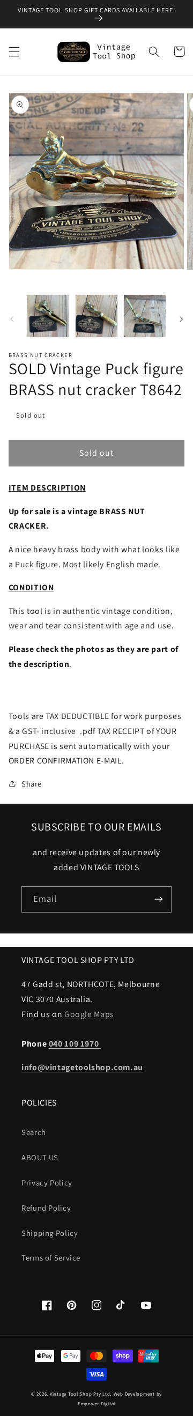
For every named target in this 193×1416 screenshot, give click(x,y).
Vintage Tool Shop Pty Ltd (80, 1394)
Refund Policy (46, 1208)
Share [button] (31, 784)
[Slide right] (181, 319)
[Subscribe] (158, 899)
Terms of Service (50, 1257)
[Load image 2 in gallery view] (96, 315)
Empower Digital (96, 1403)
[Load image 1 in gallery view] (47, 315)
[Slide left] (12, 319)
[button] (14, 51)
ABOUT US (39, 1157)
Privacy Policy (46, 1182)
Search (33, 1132)
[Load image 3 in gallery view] (144, 315)
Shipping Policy (49, 1233)
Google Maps (89, 1014)
